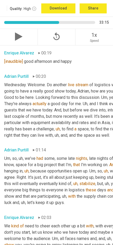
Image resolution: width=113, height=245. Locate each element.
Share (93, 8)
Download (58, 8)
